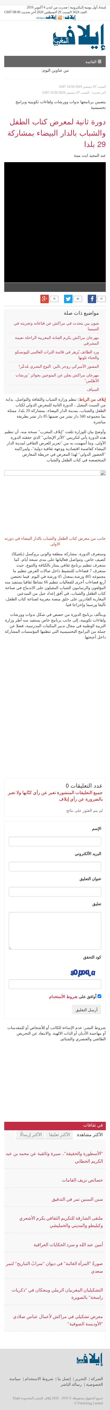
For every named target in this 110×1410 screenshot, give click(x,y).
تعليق (96, 903)
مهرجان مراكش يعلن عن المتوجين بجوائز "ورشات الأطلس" (57, 378)
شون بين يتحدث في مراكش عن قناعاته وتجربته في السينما (56, 326)
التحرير (81, 1379)
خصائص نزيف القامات (82, 1180)
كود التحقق (92, 957)
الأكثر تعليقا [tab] (59, 1134)
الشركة (97, 1379)
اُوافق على (73, 996)
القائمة (91, 61)
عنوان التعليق (90, 878)
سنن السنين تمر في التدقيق (77, 1199)
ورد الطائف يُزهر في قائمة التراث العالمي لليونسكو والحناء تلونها (57, 355)
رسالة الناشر (71, 1384)
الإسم (96, 828)
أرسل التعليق (87, 1009)
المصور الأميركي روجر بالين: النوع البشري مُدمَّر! (59, 366)
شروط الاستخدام (39, 1379)
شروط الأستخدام (63, 996)
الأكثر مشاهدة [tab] (90, 1134)
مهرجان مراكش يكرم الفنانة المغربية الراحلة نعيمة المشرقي (57, 340)
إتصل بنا (64, 1379)
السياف (93, 389)
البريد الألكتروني (88, 853)
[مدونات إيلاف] (48, 17)
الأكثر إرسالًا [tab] (31, 1134)
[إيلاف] (70, 17)
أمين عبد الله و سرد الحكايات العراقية (68, 1244)
